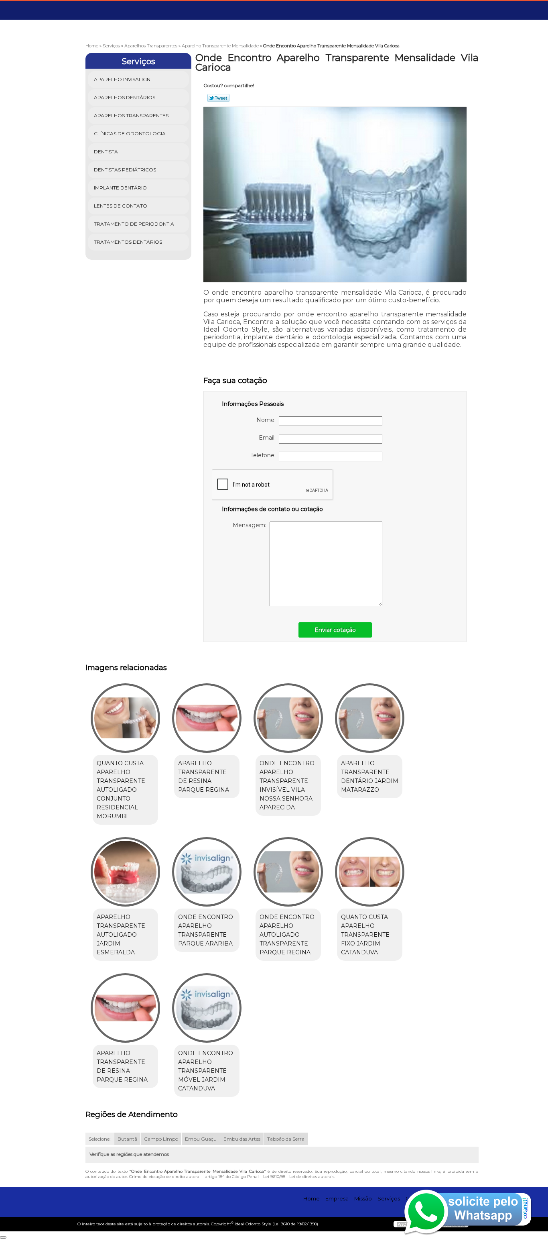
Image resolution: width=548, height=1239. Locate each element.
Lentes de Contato (120, 206)
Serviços (138, 61)
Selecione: (100, 1139)
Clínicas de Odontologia (130, 133)
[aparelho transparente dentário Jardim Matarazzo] (369, 718)
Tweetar (218, 98)
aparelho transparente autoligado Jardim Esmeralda (121, 934)
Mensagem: (251, 525)
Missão (363, 1198)
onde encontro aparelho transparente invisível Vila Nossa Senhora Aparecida (287, 785)
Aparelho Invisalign (122, 79)
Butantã (127, 1139)
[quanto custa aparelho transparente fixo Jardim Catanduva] (369, 872)
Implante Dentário (120, 188)
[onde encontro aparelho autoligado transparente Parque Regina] (288, 872)
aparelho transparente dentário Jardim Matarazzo (369, 776)
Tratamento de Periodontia (134, 224)
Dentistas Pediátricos (125, 170)
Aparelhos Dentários (124, 97)
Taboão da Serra (285, 1139)
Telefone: (264, 455)
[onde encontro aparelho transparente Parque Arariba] (207, 872)
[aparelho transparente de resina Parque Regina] (207, 718)
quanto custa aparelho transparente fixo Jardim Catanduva (365, 934)
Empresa (337, 1198)
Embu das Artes (241, 1139)
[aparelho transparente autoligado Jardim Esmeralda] (125, 872)
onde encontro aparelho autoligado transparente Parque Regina (287, 934)
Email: (269, 437)
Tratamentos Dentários (128, 242)
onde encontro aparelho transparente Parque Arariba (205, 930)
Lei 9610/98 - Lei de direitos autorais (298, 1176)
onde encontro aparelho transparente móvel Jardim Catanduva (205, 1070)
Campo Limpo (161, 1139)
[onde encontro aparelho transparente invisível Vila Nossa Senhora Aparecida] (288, 718)
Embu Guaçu (201, 1139)
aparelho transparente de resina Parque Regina (203, 776)
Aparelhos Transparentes (131, 115)
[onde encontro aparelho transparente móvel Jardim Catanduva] (207, 1008)
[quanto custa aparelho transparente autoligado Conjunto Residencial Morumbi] (125, 718)
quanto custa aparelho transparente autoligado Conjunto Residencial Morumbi (121, 790)
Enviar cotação (335, 630)
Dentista (106, 152)
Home (311, 1198)
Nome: (267, 420)
